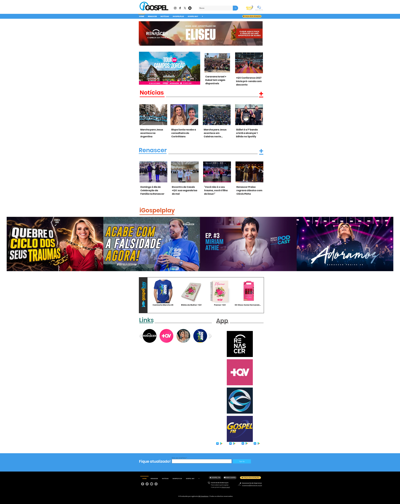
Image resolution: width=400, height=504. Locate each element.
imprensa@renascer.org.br (252, 485)
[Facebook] (142, 483)
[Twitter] (147, 483)
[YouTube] (151, 483)
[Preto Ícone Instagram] (175, 8)
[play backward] (141, 336)
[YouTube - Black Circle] (189, 8)
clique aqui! (225, 487)
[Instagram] (156, 483)
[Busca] (235, 8)
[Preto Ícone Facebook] (180, 8)
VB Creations (203, 496)
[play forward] (210, 336)
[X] (185, 8)
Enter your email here (179, 458)
